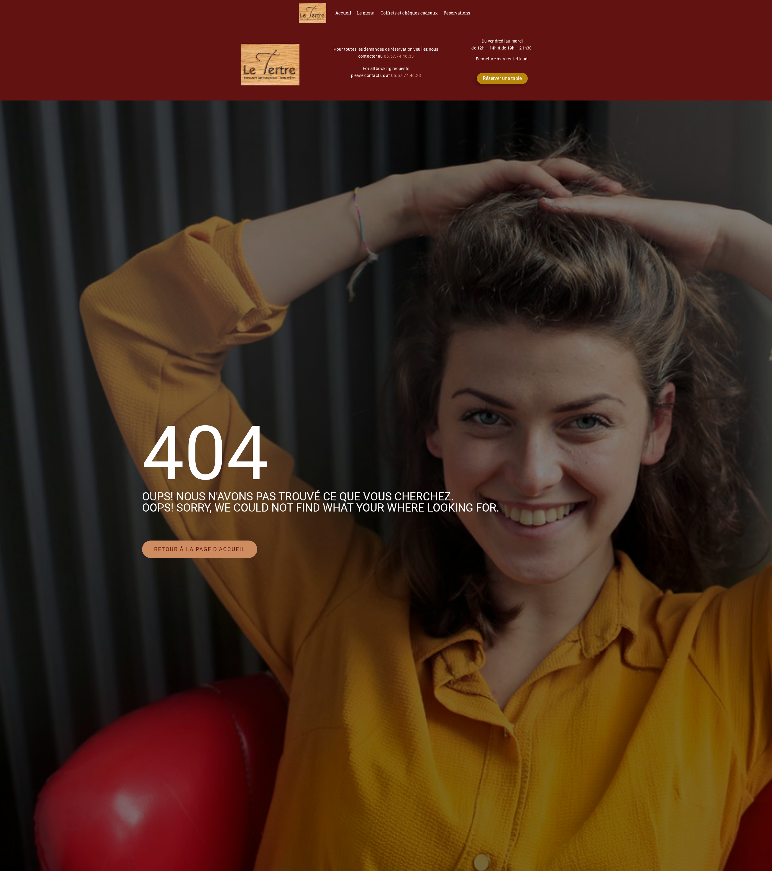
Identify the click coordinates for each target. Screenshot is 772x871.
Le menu (366, 13)
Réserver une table (502, 78)
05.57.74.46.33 (399, 56)
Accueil (343, 13)
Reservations (457, 13)
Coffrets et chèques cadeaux (409, 13)
